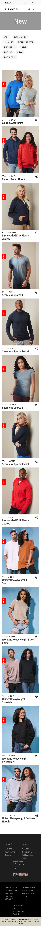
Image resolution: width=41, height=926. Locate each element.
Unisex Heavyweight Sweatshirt (13, 700)
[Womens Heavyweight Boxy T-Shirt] (20, 610)
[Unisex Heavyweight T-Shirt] (20, 550)
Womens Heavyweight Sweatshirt (14, 760)
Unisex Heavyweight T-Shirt (15, 581)
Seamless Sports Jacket (15, 351)
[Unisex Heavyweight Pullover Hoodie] (20, 788)
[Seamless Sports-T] (20, 265)
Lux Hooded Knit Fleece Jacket (15, 237)
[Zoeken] (29, 9)
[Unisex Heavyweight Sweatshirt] (20, 669)
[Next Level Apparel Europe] (8, 2)
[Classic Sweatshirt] (20, 93)
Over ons (8, 849)
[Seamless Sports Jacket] (20, 322)
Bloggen (8, 855)
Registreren (27, 852)
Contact (25, 849)
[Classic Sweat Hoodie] (20, 149)
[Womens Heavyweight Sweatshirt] (20, 729)
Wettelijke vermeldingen (18, 915)
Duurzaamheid (11, 852)
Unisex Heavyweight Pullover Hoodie (18, 819)
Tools (24, 858)
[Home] (11, 8)
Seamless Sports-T (12, 295)
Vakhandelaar (27, 855)
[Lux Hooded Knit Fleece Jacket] (20, 206)
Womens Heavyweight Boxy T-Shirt (19, 641)
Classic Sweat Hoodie (14, 179)
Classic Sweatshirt (12, 123)
